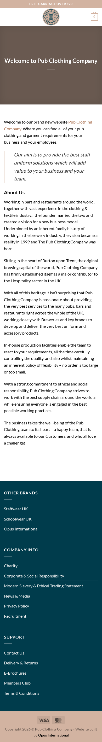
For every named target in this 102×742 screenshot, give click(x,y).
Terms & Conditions (21, 693)
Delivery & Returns (21, 662)
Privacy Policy (16, 605)
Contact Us (14, 652)
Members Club (17, 682)
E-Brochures (15, 672)
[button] (7, 16)
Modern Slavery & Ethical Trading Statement (43, 585)
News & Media (17, 595)
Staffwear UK (16, 508)
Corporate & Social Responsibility (34, 575)
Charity (11, 565)
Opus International (21, 528)
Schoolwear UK (18, 518)
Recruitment (15, 616)
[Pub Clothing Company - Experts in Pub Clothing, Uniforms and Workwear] (51, 17)
